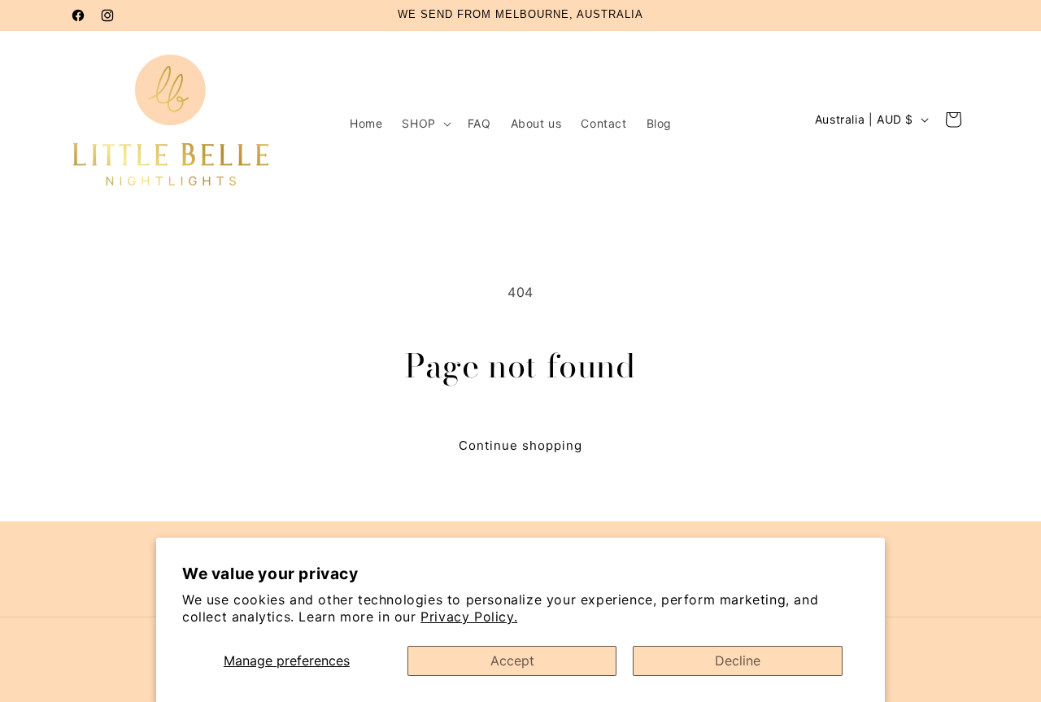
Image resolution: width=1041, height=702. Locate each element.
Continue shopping (520, 445)
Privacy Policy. (468, 616)
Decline (737, 660)
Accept (512, 660)
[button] (424, 124)
